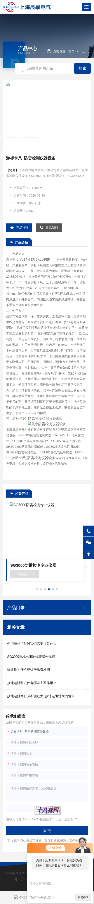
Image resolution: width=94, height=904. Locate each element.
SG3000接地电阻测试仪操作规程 (31, 656)
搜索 (82, 68)
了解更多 (22, 574)
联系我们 (52, 227)
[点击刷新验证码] (48, 810)
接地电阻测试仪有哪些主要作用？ (31, 683)
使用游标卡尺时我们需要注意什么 (31, 643)
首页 (71, 51)
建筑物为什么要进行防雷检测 (28, 670)
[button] (37, 589)
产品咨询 (22, 227)
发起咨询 (83, 897)
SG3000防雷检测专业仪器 (33, 565)
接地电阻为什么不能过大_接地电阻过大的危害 (41, 696)
